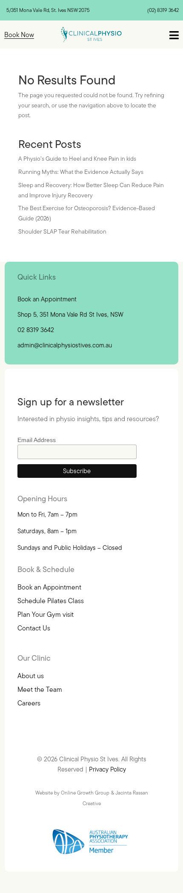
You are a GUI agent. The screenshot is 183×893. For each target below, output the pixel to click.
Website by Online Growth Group (72, 792)
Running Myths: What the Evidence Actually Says (80, 172)
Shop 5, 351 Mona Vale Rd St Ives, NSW (70, 314)
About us (30, 675)
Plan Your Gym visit (45, 614)
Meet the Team (39, 689)
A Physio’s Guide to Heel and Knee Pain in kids (77, 158)
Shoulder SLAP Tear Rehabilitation (62, 231)
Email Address (36, 439)
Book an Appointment (47, 299)
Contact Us (33, 628)
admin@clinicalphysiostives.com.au (64, 345)
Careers (28, 703)
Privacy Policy (107, 769)
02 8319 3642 (35, 330)
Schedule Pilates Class (50, 600)
